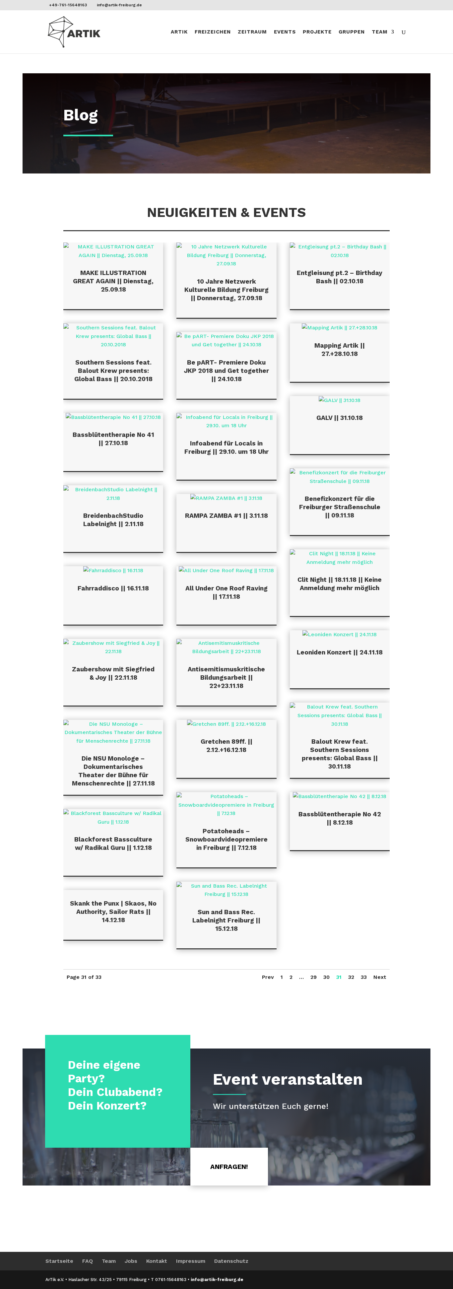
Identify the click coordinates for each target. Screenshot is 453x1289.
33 (364, 977)
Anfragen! (229, 1167)
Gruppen (352, 32)
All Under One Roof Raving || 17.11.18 (226, 592)
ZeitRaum (252, 32)
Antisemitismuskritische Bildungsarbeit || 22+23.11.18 (226, 677)
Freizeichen (213, 32)
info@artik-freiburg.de (217, 1279)
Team (380, 32)
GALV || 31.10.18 (339, 418)
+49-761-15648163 (68, 5)
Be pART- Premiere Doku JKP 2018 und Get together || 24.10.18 (226, 371)
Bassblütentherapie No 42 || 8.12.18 (339, 818)
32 (351, 977)
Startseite (59, 1261)
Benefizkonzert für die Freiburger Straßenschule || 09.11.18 (339, 507)
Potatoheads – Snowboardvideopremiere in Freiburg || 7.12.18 (226, 839)
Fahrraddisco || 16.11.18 (113, 588)
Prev (268, 977)
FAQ (87, 1261)
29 (313, 977)
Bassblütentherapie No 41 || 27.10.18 (113, 439)
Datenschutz (231, 1261)
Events (285, 32)
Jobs (131, 1261)
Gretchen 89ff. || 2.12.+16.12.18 (226, 746)
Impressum (190, 1261)
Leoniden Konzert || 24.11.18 (340, 652)
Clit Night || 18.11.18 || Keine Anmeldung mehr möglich (339, 584)
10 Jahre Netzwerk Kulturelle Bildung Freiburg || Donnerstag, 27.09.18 (226, 290)
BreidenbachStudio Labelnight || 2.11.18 (113, 520)
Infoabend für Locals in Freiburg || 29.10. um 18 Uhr (226, 447)
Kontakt (156, 1261)
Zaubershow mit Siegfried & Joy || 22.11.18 (113, 673)
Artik (179, 32)
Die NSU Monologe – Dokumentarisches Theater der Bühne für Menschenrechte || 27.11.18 (113, 771)
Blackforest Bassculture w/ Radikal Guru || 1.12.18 (113, 843)
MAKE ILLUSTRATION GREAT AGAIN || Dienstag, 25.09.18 (113, 281)
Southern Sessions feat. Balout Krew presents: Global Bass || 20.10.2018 (113, 371)
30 (326, 977)
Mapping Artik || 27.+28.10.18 (339, 350)
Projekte (317, 32)
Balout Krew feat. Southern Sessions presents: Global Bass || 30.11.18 (340, 754)
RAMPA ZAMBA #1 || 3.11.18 (226, 515)
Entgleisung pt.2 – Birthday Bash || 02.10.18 (339, 277)
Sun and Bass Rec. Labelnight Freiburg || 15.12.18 (226, 920)
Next (379, 977)
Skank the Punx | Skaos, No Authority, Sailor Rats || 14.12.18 (113, 912)
